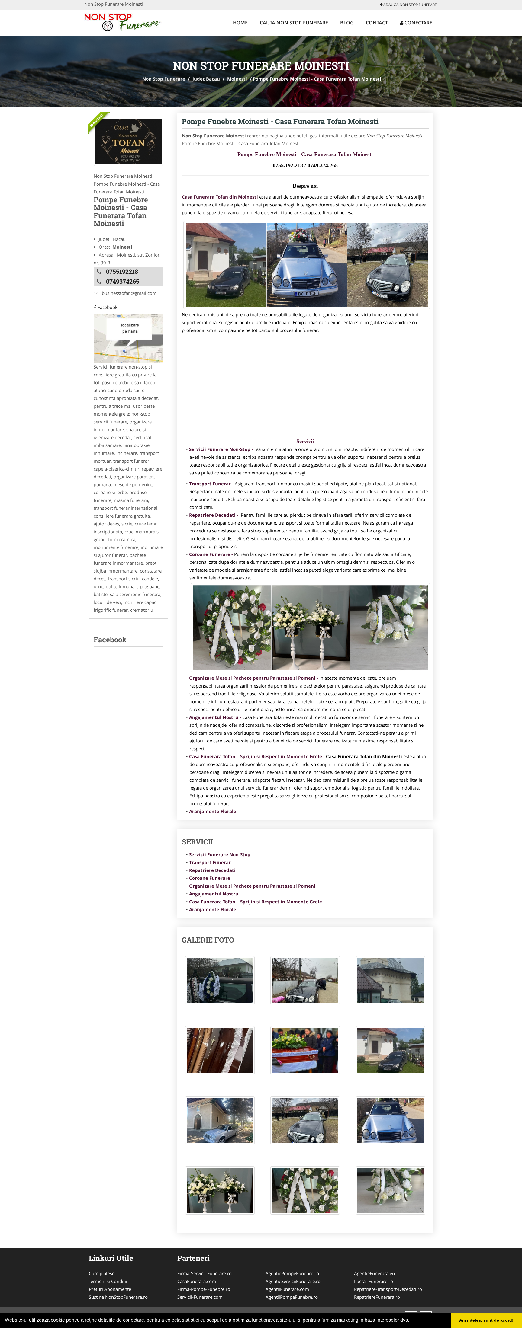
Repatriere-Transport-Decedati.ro (388, 1289)
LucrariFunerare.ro (373, 1281)
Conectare (417, 22)
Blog (347, 22)
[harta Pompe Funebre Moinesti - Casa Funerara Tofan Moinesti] (128, 338)
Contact (377, 22)
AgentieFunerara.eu (374, 1273)
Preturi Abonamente (110, 1289)
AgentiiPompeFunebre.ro (292, 1297)
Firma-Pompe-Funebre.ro (203, 1289)
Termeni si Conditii (108, 1281)
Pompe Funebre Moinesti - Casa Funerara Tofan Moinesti (280, 121)
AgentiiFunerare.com (287, 1289)
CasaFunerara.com (196, 1281)
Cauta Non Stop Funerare (294, 22)
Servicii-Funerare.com (200, 1297)
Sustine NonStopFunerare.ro (118, 1297)
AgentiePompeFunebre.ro (292, 1273)
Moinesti (237, 79)
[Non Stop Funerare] (124, 22)
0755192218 (122, 271)
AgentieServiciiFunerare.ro (293, 1281)
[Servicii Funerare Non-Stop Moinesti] (128, 142)
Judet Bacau (206, 79)
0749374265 (122, 281)
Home (240, 22)
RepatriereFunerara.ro (377, 1297)
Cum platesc (101, 1273)
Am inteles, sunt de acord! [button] (486, 1320)
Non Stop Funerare (163, 79)
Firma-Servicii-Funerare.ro (204, 1273)
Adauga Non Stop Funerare (409, 4)
